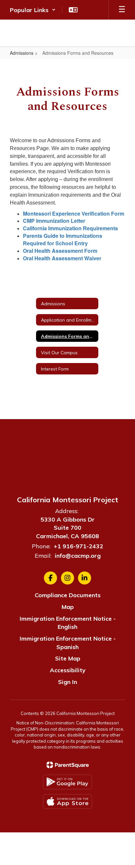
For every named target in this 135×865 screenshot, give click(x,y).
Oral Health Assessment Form (60, 250)
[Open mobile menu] (122, 10)
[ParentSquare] (67, 765)
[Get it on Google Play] (67, 782)
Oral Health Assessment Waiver (62, 258)
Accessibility (68, 670)
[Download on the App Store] (67, 801)
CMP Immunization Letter (54, 220)
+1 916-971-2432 (78, 546)
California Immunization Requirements (70, 228)
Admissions (21, 53)
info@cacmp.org (78, 555)
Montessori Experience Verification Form (73, 213)
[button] (32, 10)
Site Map (67, 658)
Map (68, 607)
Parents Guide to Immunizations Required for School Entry (62, 239)
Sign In (67, 682)
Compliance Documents (68, 595)
